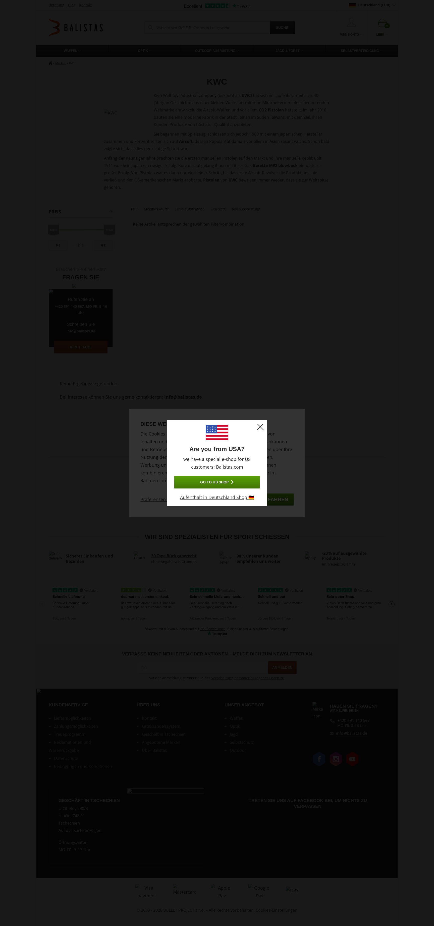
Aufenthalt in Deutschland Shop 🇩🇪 (217, 497)
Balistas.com (229, 467)
